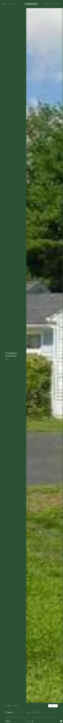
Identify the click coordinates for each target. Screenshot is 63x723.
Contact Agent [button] (52, 705)
